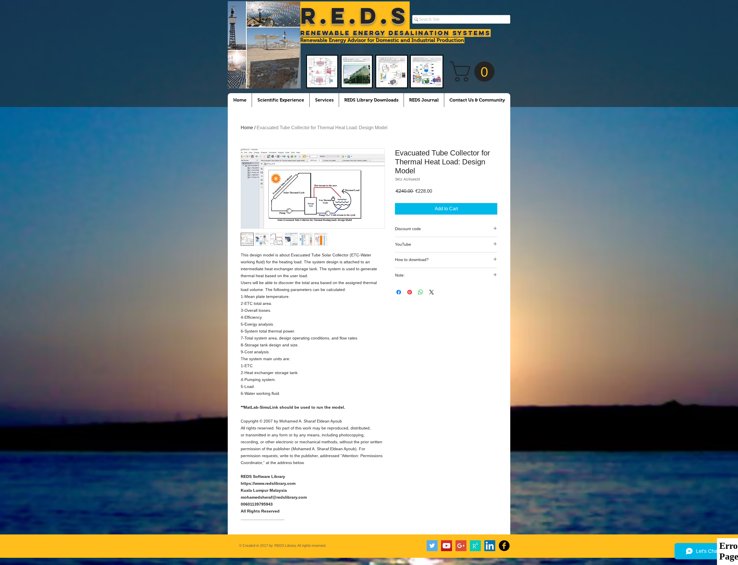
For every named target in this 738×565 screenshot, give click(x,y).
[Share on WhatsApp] (420, 292)
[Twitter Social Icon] (432, 545)
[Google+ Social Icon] (460, 545)
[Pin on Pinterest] (409, 292)
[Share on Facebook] (398, 292)
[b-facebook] (504, 545)
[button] (474, 71)
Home (247, 127)
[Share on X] (431, 292)
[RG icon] (475, 545)
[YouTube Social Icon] (446, 545)
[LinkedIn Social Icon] (489, 545)
